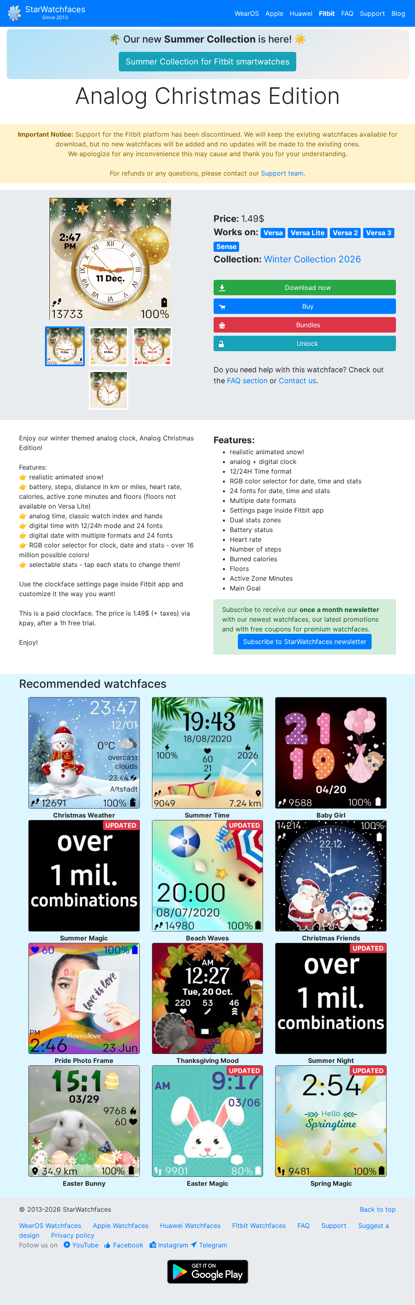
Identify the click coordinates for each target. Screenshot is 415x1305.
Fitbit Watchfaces (259, 1225)
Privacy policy (72, 1235)
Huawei (301, 13)
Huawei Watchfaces (190, 1225)
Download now (308, 287)
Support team (282, 173)
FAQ (347, 13)
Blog (398, 13)
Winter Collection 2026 (312, 258)
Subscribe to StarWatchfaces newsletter (304, 641)
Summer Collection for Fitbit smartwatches (207, 62)
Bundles (308, 325)
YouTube (84, 1245)
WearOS (247, 13)
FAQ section (247, 380)
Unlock (307, 343)
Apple (274, 13)
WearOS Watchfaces (51, 1225)
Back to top (378, 1209)
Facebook (127, 1245)
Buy (308, 306)
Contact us (297, 380)
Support (372, 13)
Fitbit (327, 13)
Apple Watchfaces (121, 1225)
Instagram (172, 1245)
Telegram (212, 1245)
